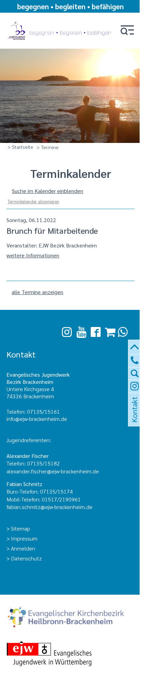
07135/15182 (43, 463)
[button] (127, 31)
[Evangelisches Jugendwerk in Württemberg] (70, 654)
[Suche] (134, 373)
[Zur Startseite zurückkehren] (60, 21)
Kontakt (134, 418)
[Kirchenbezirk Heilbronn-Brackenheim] (70, 618)
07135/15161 (43, 411)
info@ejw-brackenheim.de (37, 418)
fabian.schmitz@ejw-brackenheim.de (49, 506)
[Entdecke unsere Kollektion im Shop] (110, 332)
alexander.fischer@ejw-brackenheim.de (53, 471)
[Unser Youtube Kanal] (81, 332)
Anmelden (23, 548)
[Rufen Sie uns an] (134, 360)
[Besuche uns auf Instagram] (67, 332)
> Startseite (20, 147)
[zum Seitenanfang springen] (134, 347)
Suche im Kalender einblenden (47, 190)
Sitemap (20, 528)
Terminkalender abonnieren (33, 201)
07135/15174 (56, 491)
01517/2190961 (61, 499)
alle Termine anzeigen (37, 291)
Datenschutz (26, 558)
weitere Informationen (33, 255)
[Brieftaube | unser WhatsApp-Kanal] (123, 332)
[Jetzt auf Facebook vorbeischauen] (96, 332)
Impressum (24, 538)
